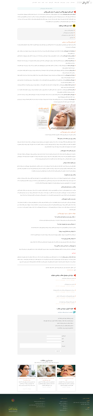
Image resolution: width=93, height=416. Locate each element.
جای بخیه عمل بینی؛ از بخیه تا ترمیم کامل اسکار (66, 379)
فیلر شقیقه (64, 406)
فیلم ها (43, 2)
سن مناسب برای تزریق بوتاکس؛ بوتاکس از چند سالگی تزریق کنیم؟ (63, 290)
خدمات (46, 2)
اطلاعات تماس (34, 2)
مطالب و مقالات (56, 2)
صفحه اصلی (72, 2)
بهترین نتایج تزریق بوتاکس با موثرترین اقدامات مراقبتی (65, 296)
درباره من (67, 2)
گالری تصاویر (51, 2)
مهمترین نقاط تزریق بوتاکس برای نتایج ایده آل (66, 302)
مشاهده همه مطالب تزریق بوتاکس (46, 8)
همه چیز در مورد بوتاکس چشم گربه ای (68, 278)
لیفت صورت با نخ (63, 405)
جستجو (39, 2)
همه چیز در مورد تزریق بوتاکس (69, 284)
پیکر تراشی (64, 408)
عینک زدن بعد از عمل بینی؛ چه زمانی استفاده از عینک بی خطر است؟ (27, 379)
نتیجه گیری (71, 37)
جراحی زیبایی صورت (63, 410)
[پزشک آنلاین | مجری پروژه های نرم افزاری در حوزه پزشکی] (13, 409)
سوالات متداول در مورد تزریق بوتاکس (67, 35)
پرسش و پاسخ (63, 2)
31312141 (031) (70, 270)
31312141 (87, 409)
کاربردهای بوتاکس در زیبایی (69, 30)
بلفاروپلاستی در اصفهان (62, 403)
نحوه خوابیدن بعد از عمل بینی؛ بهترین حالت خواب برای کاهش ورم (46, 379)
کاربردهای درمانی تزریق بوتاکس (68, 32)
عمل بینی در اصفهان (63, 401)
